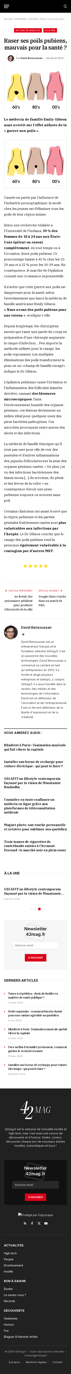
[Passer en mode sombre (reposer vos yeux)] (65, 6)
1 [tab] (32, 909)
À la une (50, 30)
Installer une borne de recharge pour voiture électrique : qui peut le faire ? (33, 764)
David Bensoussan (31, 58)
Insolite (33, 18)
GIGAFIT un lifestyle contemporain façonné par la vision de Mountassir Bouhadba (32, 783)
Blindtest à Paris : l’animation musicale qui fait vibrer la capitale (35, 747)
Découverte (14, 1310)
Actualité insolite (28, 30)
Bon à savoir (15, 1281)
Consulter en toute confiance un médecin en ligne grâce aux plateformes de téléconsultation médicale (29, 806)
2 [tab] (35, 909)
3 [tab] (39, 909)
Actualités (20, 18)
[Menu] (6, 6)
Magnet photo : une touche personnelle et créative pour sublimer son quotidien (35, 827)
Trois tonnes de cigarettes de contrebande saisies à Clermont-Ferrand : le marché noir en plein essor (35, 846)
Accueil (8, 18)
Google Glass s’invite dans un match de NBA (52, 601)
